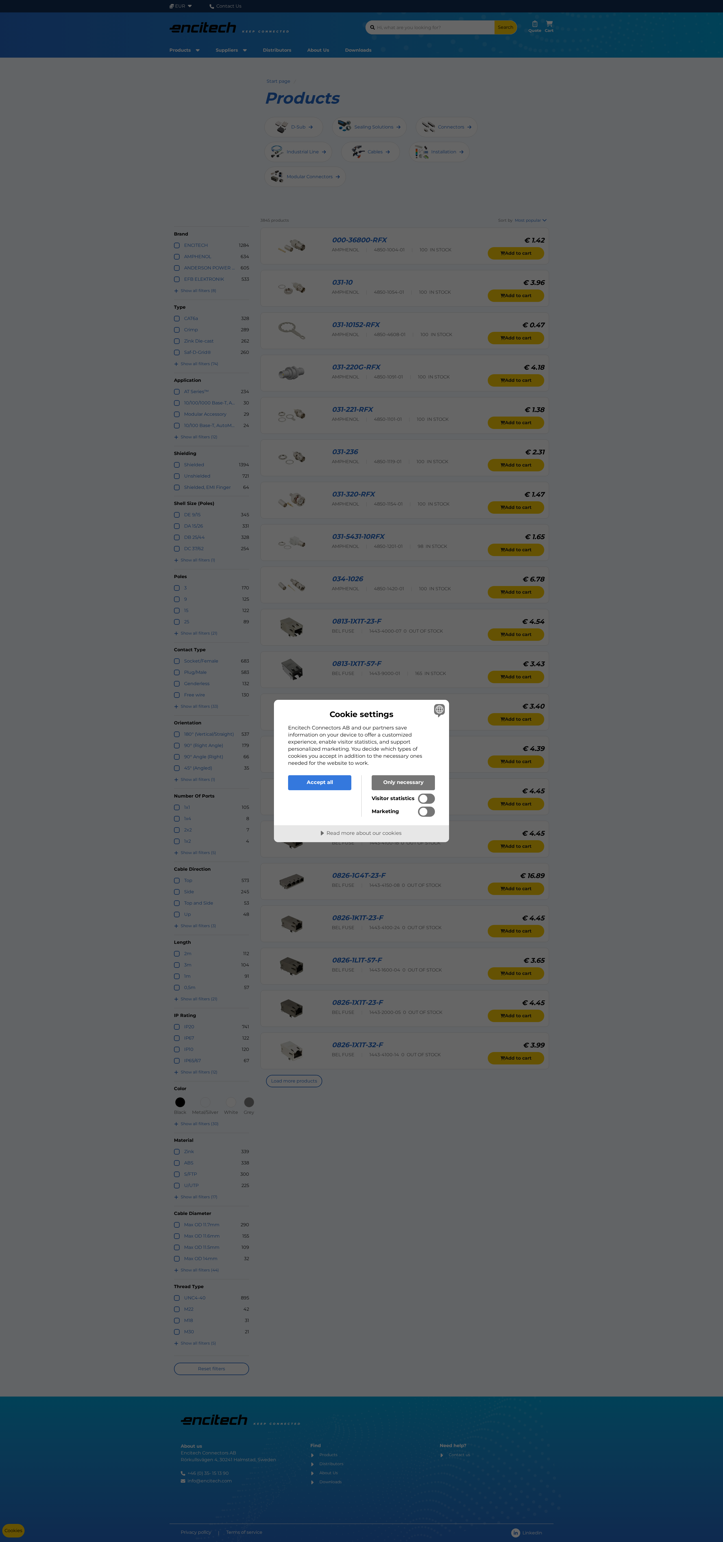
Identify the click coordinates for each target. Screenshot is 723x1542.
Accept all (320, 782)
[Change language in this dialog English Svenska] (438, 710)
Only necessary (403, 782)
